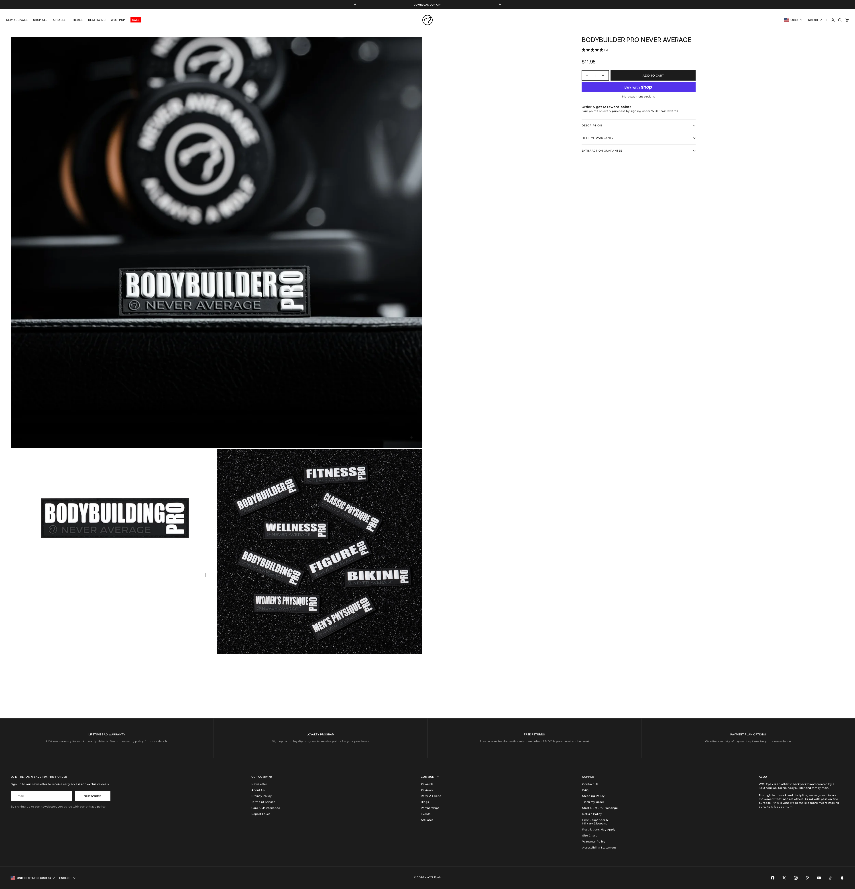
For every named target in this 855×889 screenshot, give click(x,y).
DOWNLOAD (421, 4)
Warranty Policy (593, 841)
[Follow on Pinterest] (807, 878)
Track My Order (593, 802)
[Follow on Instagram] (796, 878)
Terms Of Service (263, 802)
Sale (136, 20)
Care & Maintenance (265, 808)
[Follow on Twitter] (784, 878)
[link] (594, 50)
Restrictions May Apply (598, 829)
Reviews (427, 790)
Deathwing (97, 20)
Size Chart (589, 835)
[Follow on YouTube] (819, 878)
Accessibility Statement (599, 847)
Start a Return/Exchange (600, 808)
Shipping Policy (593, 796)
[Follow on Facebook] (772, 878)
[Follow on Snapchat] (842, 878)
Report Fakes (261, 814)
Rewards (427, 784)
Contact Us (590, 784)
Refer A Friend (431, 796)
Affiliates (427, 820)
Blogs (425, 802)
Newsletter (259, 784)
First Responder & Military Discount (595, 821)
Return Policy (592, 814)
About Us (258, 790)
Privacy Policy (261, 796)
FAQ (585, 790)
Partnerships (430, 808)
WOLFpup (118, 20)
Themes (77, 20)
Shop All (40, 20)
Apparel (59, 20)
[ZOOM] (411, 437)
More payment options (638, 96)
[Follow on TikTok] (830, 878)
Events (426, 814)
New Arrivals (17, 20)
